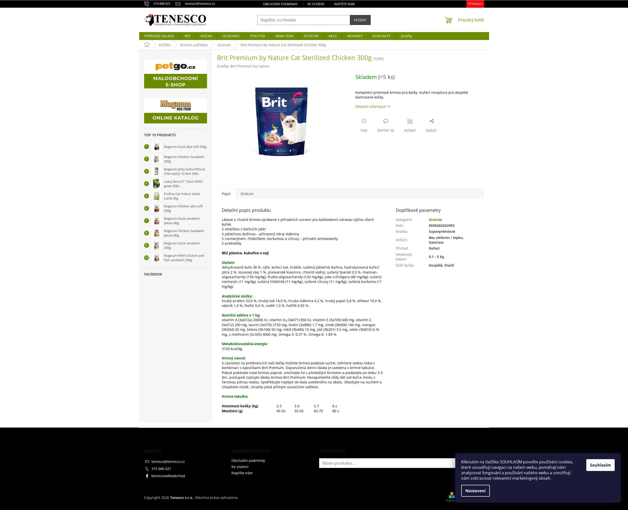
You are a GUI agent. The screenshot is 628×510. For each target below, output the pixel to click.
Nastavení (475, 490)
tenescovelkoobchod (168, 475)
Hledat (360, 20)
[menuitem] (159, 36)
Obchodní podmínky (280, 4)
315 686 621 (161, 468)
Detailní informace (370, 106)
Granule (435, 219)
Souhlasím (600, 465)
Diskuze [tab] (247, 193)
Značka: (243, 66)
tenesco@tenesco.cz (168, 461)
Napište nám (344, 4)
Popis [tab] (226, 193)
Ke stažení (315, 4)
